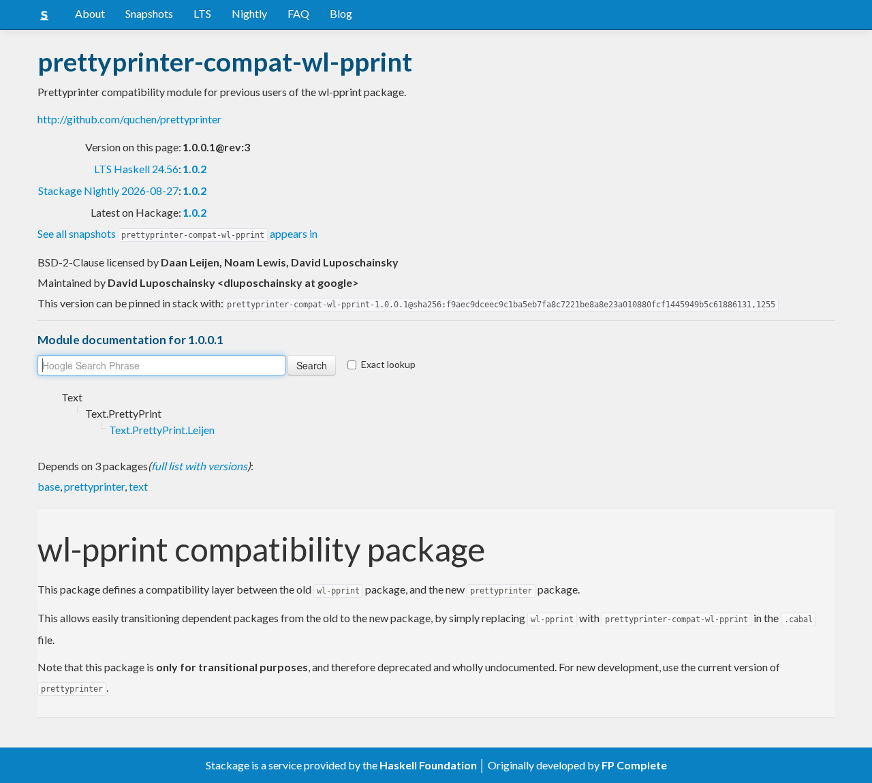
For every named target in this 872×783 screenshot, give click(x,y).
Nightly (249, 13)
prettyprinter (94, 486)
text (138, 486)
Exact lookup (388, 364)
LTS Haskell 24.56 (136, 168)
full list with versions (199, 465)
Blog (341, 13)
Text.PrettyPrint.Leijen (162, 429)
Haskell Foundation (428, 764)
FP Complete (634, 764)
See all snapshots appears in (177, 233)
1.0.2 (194, 168)
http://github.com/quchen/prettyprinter (129, 118)
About (90, 13)
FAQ (298, 13)
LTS (202, 13)
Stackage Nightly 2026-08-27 (108, 190)
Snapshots (149, 13)
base (48, 486)
